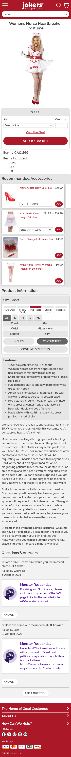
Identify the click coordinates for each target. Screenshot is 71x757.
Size (5, 119)
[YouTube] (25, 734)
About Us (9, 716)
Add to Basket (35, 141)
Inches (19, 341)
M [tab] (22, 317)
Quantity (60, 119)
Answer (10, 614)
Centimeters (52, 341)
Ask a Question (36, 693)
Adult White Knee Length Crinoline (28, 215)
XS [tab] (7, 317)
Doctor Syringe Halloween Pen (36, 239)
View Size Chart (35, 132)
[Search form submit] (66, 14)
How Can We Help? (17, 724)
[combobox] (32, 14)
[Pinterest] (20, 734)
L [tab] (30, 317)
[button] (66, 6)
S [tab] (15, 317)
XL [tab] (38, 317)
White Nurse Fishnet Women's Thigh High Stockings (35, 266)
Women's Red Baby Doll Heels (36, 188)
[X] (9, 734)
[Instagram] (15, 734)
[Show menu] (5, 6)
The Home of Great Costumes (25, 709)
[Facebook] (4, 734)
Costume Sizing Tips (35, 349)
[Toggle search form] (58, 6)
